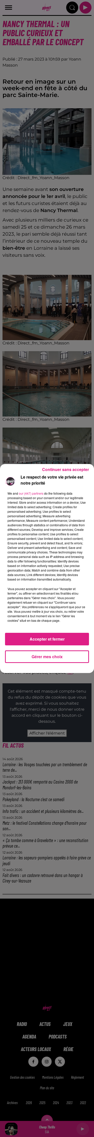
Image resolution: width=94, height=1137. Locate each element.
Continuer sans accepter (65, 469)
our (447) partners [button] (31, 493)
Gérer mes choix (47, 656)
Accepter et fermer (47, 639)
